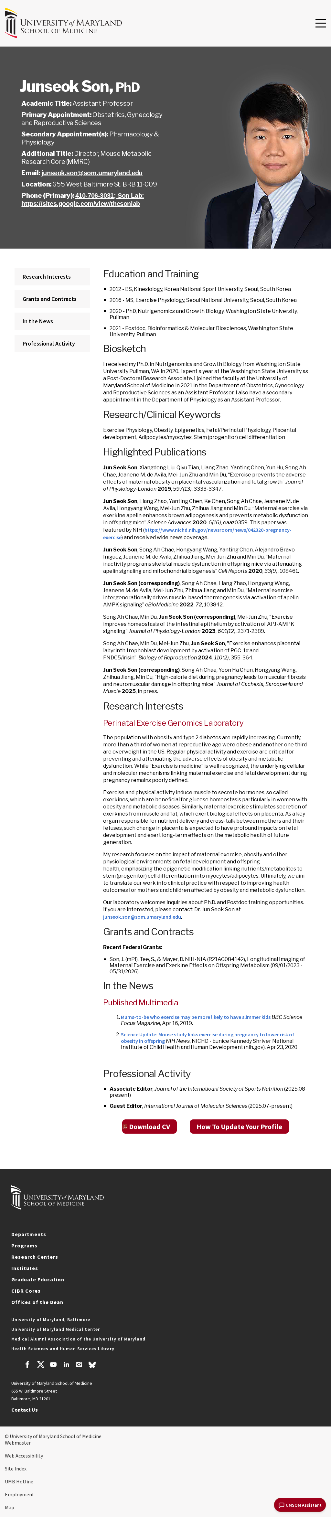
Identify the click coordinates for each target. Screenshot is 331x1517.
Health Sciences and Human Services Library (62, 1348)
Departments (28, 1234)
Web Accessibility (24, 1455)
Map (9, 1507)
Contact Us (24, 1409)
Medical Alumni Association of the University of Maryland (78, 1339)
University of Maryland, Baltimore (50, 1319)
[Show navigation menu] (320, 23)
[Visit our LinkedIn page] (66, 1365)
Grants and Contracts (50, 299)
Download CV (149, 1126)
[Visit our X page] (40, 1365)
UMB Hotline (19, 1481)
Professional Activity (49, 343)
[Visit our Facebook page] (27, 1365)
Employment (19, 1494)
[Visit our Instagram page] (79, 1365)
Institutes (24, 1268)
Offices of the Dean (37, 1302)
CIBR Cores (26, 1290)
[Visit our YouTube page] (53, 1365)
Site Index (16, 1468)
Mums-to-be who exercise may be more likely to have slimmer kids (196, 1017)
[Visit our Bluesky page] (92, 1366)
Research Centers (34, 1257)
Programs (24, 1245)
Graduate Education (37, 1279)
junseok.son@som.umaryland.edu (92, 172)
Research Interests (47, 276)
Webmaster (18, 1442)
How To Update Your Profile (239, 1126)
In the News (38, 321)
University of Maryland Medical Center (55, 1329)
